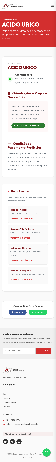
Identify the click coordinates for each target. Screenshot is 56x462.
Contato (6, 406)
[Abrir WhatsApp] (49, 455)
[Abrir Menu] (53, 6)
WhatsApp (39, 312)
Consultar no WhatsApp (27, 125)
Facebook (18, 312)
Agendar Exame (9, 402)
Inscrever (43, 351)
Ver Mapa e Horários (20, 218)
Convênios (7, 398)
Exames (6, 394)
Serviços (6, 390)
